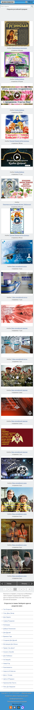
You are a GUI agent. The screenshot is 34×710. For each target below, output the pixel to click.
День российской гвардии (19, 328)
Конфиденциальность (16, 698)
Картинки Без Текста (9, 683)
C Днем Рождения (8, 621)
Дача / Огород (7, 675)
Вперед (24, 583)
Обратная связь (26, 693)
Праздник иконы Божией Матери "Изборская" (17, 204)
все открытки (7, 2)
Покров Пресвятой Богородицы (19, 141)
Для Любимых (7, 656)
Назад (9, 583)
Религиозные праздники (19, 48)
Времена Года (7, 636)
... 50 (29, 589)
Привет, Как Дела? (9, 648)
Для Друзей (7, 632)
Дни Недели (7, 617)
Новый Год (6, 663)
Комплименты (7, 667)
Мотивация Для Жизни (10, 644)
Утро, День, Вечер (8, 613)
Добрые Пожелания (9, 628)
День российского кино (19, 483)
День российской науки (19, 266)
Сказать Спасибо (8, 652)
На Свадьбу (7, 659)
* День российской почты (19, 297)
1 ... (5, 589)
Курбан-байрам (19, 79)
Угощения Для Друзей (10, 640)
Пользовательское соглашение (17, 701)
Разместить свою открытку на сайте (16, 696)
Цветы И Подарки (8, 679)
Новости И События (9, 671)
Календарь (6, 625)
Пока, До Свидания (9, 686)
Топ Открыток (7, 609)
